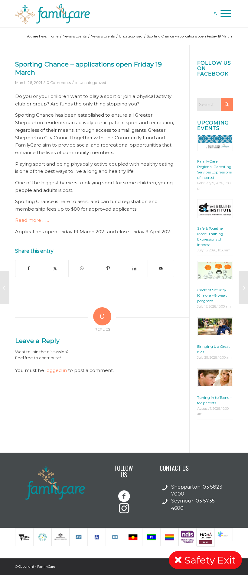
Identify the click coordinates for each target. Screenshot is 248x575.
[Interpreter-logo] (115, 537)
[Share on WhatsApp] (82, 268)
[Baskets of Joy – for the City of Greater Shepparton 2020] (4, 287)
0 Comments (59, 82)
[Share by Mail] (161, 268)
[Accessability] (97, 537)
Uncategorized (93, 82)
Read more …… (32, 220)
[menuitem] (215, 13)
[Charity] (42, 537)
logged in (56, 370)
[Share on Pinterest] (108, 268)
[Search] (215, 13)
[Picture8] (169, 537)
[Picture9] (133, 537)
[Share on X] (55, 268)
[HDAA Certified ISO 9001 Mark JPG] (206, 537)
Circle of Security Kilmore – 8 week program (212, 295)
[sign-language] (79, 537)
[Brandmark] (224, 537)
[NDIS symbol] (187, 537)
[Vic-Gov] (24, 537)
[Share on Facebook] (28, 268)
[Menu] (226, 13)
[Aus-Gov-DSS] (60, 537)
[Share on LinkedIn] (134, 268)
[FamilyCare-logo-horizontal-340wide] (53, 13)
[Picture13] (151, 537)
